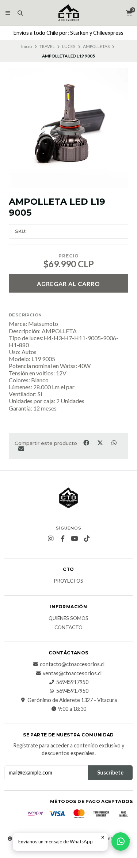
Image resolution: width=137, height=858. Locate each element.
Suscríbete (110, 772)
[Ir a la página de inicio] (68, 13)
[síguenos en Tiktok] (87, 538)
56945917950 (72, 682)
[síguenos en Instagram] (50, 538)
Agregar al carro (68, 283)
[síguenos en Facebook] (62, 538)
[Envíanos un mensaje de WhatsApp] (120, 841)
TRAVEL (47, 46)
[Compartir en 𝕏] (100, 442)
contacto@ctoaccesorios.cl (72, 664)
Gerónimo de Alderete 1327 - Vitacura (72, 700)
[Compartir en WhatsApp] (113, 442)
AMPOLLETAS (96, 46)
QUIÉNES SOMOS (68, 618)
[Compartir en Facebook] (87, 442)
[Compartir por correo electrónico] (21, 448)
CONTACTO (68, 627)
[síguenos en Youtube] (75, 538)
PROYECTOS (68, 581)
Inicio (26, 46)
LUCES (68, 46)
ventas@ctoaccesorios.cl (72, 673)
